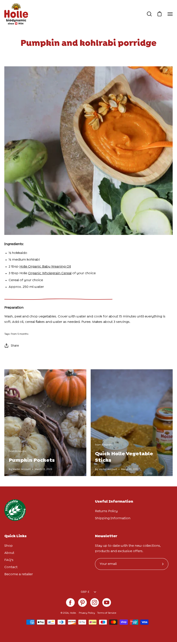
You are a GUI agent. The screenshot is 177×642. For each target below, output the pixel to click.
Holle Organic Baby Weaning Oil (45, 266)
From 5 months (19, 334)
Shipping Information (112, 518)
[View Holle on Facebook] (70, 602)
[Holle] (16, 14)
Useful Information (114, 501)
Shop (8, 545)
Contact (10, 567)
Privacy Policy (87, 613)
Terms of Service (106, 613)
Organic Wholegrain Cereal (49, 273)
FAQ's (8, 560)
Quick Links (15, 536)
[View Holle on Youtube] (106, 602)
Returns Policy (106, 511)
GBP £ (85, 592)
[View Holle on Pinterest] (82, 602)
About (9, 552)
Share (15, 345)
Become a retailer (18, 574)
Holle (73, 613)
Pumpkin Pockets (32, 460)
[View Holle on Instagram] (94, 602)
